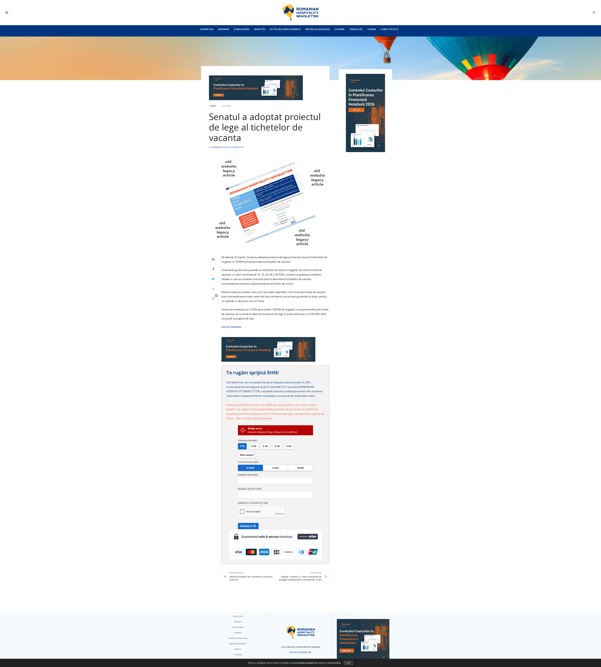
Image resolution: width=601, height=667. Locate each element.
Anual (300, 467)
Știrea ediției (241, 29)
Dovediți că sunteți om (253, 503)
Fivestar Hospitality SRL (300, 652)
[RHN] (300, 12)
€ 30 (265, 446)
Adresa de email (248, 474)
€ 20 (253, 446)
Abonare (223, 29)
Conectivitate (389, 29)
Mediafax (236, 327)
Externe (339, 29)
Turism (371, 29)
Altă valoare (247, 454)
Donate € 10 (248, 526)
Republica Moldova (317, 29)
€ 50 (288, 446)
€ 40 (277, 446)
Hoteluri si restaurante (285, 29)
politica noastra (306, 662)
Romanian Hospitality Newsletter (227, 147)
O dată (250, 467)
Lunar (275, 467)
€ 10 (242, 446)
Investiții (259, 29)
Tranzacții (355, 29)
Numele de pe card (250, 489)
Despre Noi (206, 29)
